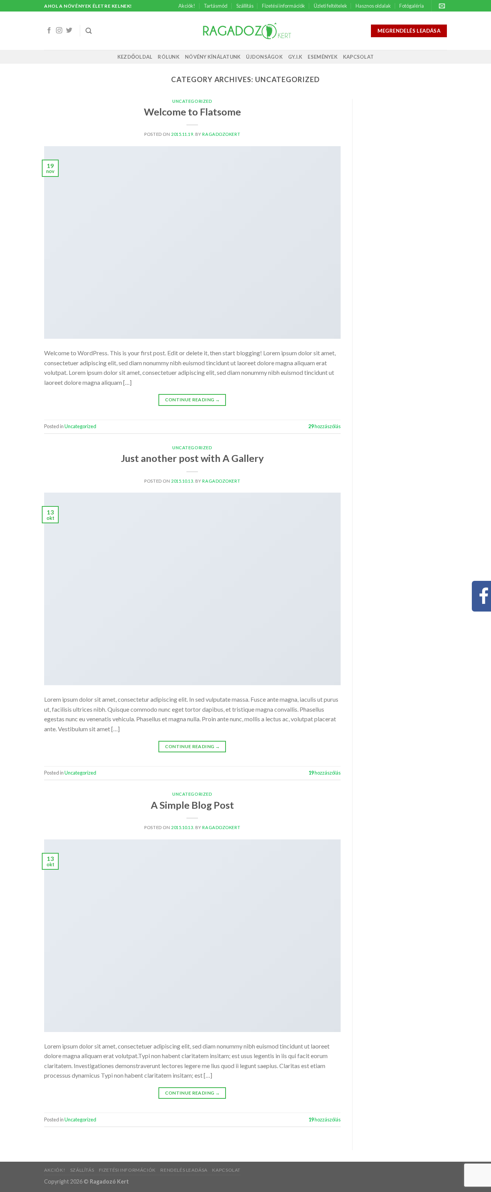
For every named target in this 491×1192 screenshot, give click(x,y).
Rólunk (169, 57)
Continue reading (192, 399)
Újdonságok (264, 57)
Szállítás (245, 6)
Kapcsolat (358, 57)
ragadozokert (221, 134)
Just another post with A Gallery (192, 458)
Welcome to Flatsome (192, 111)
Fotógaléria (411, 6)
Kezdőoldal (135, 57)
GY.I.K (295, 57)
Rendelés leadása (184, 1170)
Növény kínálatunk (213, 57)
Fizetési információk (283, 6)
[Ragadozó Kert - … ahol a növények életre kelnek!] (245, 30)
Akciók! (186, 6)
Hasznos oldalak (373, 6)
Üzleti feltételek (330, 6)
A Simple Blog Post (192, 805)
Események (322, 57)
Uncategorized (192, 101)
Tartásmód (215, 6)
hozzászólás (324, 426)
